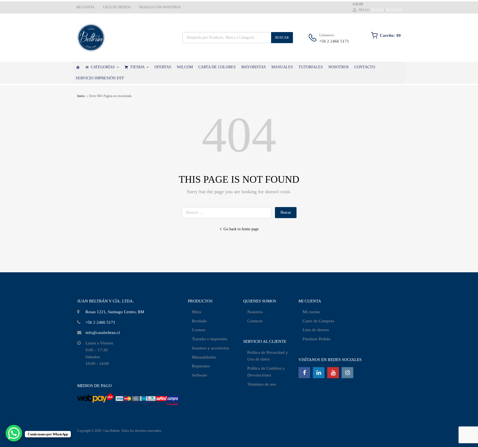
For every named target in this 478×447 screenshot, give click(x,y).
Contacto (255, 321)
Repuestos (201, 366)
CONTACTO (364, 67)
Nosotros (255, 312)
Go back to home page (241, 229)
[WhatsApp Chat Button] (14, 433)
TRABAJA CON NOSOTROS (160, 7)
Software (199, 375)
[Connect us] (304, 373)
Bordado (199, 321)
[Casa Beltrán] (77, 67)
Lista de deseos (316, 330)
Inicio (81, 96)
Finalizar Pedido (317, 339)
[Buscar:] (228, 212)
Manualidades (204, 357)
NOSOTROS (338, 67)
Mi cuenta (311, 312)
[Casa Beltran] (91, 37)
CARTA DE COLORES (217, 67)
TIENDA (137, 67)
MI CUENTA (85, 7)
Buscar (282, 38)
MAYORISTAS (253, 67)
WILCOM (185, 67)
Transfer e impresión (209, 339)
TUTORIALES (310, 67)
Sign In (377, 10)
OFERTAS (162, 67)
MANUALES (282, 67)
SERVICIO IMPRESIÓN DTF (100, 78)
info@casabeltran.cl (102, 332)
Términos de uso (261, 384)
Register (394, 10)
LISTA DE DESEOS (117, 7)
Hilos (196, 312)
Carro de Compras (318, 321)
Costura (198, 330)
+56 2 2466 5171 (332, 41)
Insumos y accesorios (210, 348)
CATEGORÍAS (103, 67)
